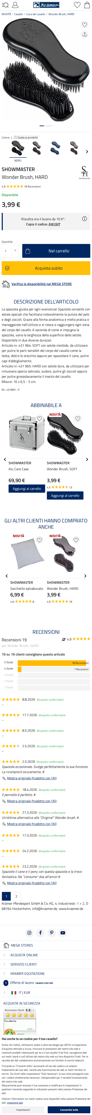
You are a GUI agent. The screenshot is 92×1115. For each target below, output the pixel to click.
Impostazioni (23, 1110)
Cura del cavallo (35, 14)
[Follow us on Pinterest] (51, 933)
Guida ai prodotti (28, 137)
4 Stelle (8, 669)
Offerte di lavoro (29, 982)
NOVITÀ (6, 14)
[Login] (15, 4)
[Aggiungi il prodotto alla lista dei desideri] (85, 24)
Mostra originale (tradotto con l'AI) (31, 778)
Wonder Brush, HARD (61, 14)
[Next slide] (86, 151)
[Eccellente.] (19, 1023)
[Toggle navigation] (5, 5)
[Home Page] (46, 4)
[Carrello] (87, 4)
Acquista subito (49, 268)
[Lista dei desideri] (77, 4)
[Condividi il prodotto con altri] (85, 34)
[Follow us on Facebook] (40, 933)
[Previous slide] (5, 151)
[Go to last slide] (5, 459)
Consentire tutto (69, 1110)
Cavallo (18, 14)
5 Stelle (8, 662)
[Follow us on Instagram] (29, 933)
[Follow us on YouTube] (62, 933)
